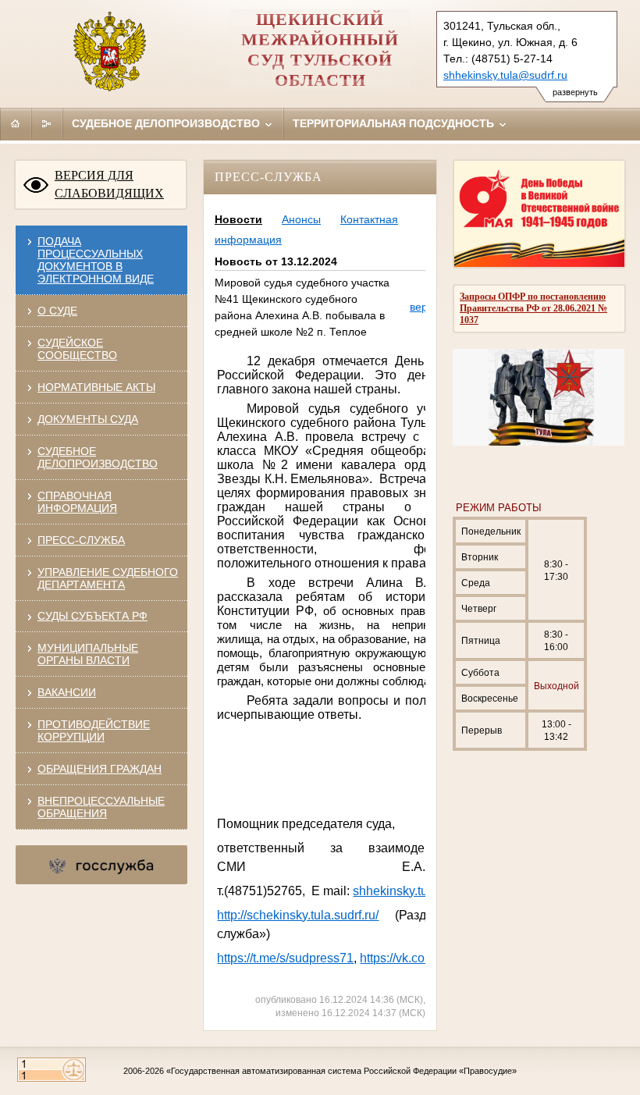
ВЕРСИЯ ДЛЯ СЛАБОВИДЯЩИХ (109, 184)
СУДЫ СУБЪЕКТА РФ (92, 616)
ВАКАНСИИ (66, 692)
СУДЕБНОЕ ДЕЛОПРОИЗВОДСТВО (97, 457)
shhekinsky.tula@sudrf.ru (505, 75)
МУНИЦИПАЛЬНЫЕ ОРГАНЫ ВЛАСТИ (87, 654)
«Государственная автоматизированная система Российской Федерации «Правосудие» (341, 1070)
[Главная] (15, 123)
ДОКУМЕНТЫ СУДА (87, 419)
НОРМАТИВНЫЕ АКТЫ (96, 387)
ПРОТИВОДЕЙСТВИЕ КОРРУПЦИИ (93, 730)
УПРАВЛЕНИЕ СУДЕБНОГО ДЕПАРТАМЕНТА (107, 578)
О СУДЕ (57, 310)
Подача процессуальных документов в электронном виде (95, 260)
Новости (238, 219)
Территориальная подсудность (395, 123)
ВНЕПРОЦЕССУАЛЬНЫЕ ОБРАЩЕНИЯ (101, 807)
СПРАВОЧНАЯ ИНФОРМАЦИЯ (77, 501)
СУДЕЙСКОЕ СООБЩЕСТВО (77, 348)
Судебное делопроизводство (167, 123)
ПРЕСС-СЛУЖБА (81, 540)
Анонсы (301, 219)
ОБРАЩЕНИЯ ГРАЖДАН (99, 769)
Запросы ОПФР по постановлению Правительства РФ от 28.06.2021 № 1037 (533, 308)
